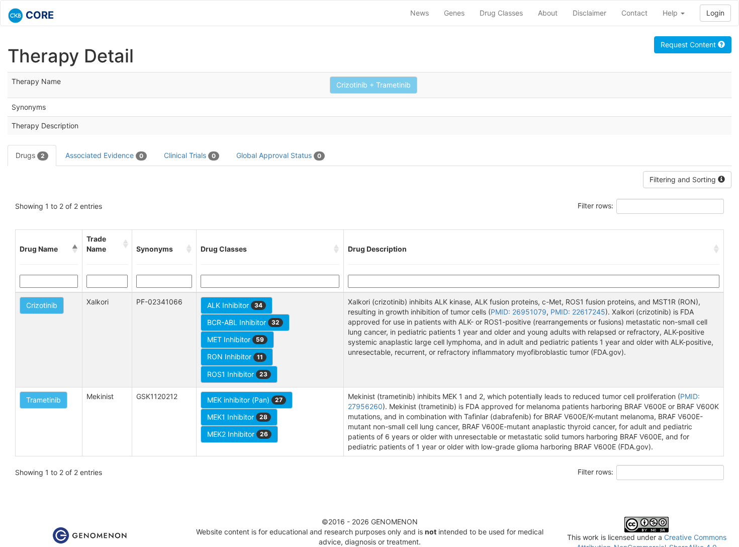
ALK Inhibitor (234, 305)
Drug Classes (501, 13)
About (548, 13)
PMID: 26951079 (518, 311)
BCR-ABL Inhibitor (243, 322)
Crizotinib (41, 305)
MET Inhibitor (235, 339)
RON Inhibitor (235, 356)
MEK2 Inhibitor (237, 434)
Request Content (689, 44)
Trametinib (43, 400)
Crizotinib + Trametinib (373, 85)
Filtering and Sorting (684, 179)
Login (715, 13)
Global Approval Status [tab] (278, 155)
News (419, 13)
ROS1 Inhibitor (237, 374)
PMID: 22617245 (577, 311)
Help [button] (671, 13)
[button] (75, 249)
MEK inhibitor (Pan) (245, 400)
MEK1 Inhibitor (237, 417)
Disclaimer (589, 13)
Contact (634, 13)
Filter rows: (595, 205)
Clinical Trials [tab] (190, 155)
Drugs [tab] (30, 155)
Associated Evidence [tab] (104, 155)
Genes (454, 13)
